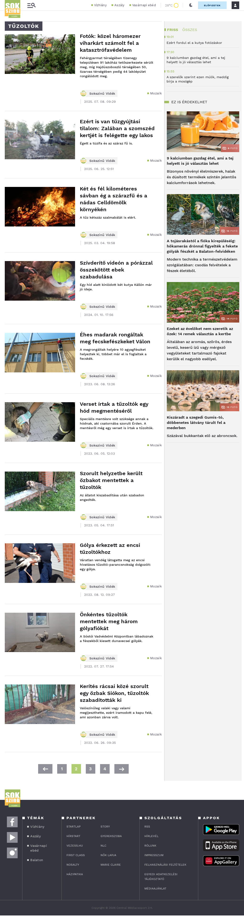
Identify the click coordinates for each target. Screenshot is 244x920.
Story (105, 826)
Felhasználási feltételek (165, 864)
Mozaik (156, 93)
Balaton (36, 860)
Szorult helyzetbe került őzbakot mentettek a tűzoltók (111, 480)
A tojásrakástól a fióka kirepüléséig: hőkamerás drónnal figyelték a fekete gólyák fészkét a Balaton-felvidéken (202, 246)
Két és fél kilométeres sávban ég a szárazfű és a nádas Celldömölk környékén (113, 199)
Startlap (73, 826)
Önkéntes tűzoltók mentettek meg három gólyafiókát (109, 621)
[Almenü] (31, 5)
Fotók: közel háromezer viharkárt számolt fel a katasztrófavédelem (110, 43)
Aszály (119, 5)
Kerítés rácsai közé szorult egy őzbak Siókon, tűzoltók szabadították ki (114, 693)
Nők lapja (108, 855)
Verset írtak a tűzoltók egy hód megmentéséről (114, 407)
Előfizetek (212, 5)
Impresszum (153, 855)
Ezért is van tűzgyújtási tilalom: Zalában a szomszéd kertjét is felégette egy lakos (117, 128)
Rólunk (150, 845)
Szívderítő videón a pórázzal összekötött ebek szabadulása (116, 270)
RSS (147, 826)
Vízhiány (100, 5)
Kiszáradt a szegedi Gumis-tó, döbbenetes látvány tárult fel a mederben (196, 422)
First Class (75, 855)
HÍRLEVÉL (151, 836)
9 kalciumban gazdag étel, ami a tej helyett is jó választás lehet (200, 161)
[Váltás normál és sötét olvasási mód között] (191, 5)
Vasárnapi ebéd (144, 5)
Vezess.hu (74, 845)
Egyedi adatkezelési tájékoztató (161, 877)
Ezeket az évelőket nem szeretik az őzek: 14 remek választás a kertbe (200, 331)
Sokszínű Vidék (102, 93)
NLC (103, 845)
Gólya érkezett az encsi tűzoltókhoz (110, 548)
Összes (189, 29)
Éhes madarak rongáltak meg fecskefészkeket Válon (115, 338)
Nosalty (72, 864)
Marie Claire (111, 864)
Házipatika (74, 874)
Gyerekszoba (111, 836)
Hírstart (73, 836)
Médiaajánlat (155, 888)
